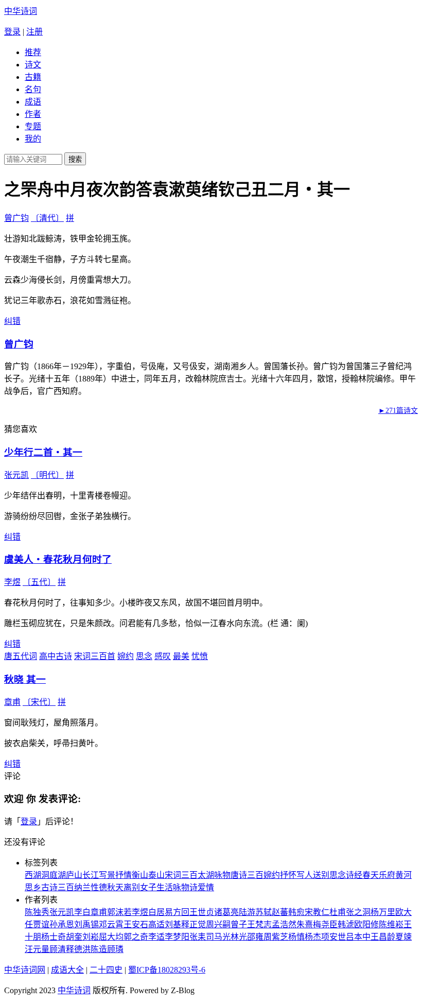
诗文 (33, 64)
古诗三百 (57, 887)
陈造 (99, 949)
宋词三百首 (94, 656)
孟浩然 (284, 924)
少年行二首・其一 (43, 452)
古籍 (33, 77)
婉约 (125, 656)
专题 (33, 126)
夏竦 (403, 936)
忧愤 (199, 656)
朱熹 (304, 924)
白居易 (160, 912)
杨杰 (313, 936)
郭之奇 (136, 936)
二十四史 (106, 969)
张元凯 (16, 475)
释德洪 (78, 949)
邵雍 (255, 936)
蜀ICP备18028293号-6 (166, 969)
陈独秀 (37, 912)
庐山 (74, 875)
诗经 (354, 875)
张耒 (197, 936)
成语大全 (67, 969)
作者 (33, 114)
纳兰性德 (90, 887)
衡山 (140, 875)
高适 (156, 924)
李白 (82, 912)
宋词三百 (181, 875)
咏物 (222, 875)
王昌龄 (383, 936)
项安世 (333, 936)
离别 (132, 887)
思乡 (33, 887)
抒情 (123, 875)
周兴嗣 (218, 924)
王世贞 (201, 912)
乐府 (387, 875)
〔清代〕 (47, 218)
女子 (148, 887)
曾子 (239, 924)
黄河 (403, 875)
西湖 (33, 875)
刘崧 (90, 936)
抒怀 (288, 875)
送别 (321, 875)
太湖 (206, 875)
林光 (239, 936)
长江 (90, 875)
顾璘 (115, 949)
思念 (144, 656)
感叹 (162, 656)
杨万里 (383, 912)
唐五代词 (20, 656)
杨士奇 (53, 936)
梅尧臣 (325, 924)
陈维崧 (391, 924)
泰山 (156, 875)
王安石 (136, 924)
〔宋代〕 (39, 702)
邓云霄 (111, 924)
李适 (156, 936)
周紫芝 (275, 936)
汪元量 (37, 949)
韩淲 (346, 924)
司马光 (218, 936)
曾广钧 (16, 218)
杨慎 (296, 936)
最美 (181, 656)
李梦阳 (177, 936)
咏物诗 (185, 887)
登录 (12, 31)
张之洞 (358, 912)
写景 (107, 875)
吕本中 (358, 936)
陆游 (247, 912)
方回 (181, 912)
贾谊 (41, 924)
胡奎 (74, 936)
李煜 (12, 582)
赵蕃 (280, 912)
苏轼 (263, 912)
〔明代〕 (47, 475)
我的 (33, 138)
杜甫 (337, 912)
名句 (33, 89)
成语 (33, 101)
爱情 (206, 887)
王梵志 (259, 924)
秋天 (115, 887)
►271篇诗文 (398, 410)
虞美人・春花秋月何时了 (58, 559)
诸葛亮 (226, 912)
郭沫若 (119, 912)
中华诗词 (20, 11)
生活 (164, 887)
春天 (370, 875)
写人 (304, 875)
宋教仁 (317, 912)
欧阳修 (366, 924)
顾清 (57, 949)
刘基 (173, 924)
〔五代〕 (39, 582)
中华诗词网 (24, 969)
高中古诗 (55, 656)
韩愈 (296, 912)
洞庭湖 (53, 875)
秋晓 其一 (25, 679)
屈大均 (111, 936)
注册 (34, 31)
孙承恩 (61, 924)
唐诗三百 (247, 875)
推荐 (33, 52)
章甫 (12, 702)
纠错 (12, 321)
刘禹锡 (86, 924)
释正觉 (193, 924)
